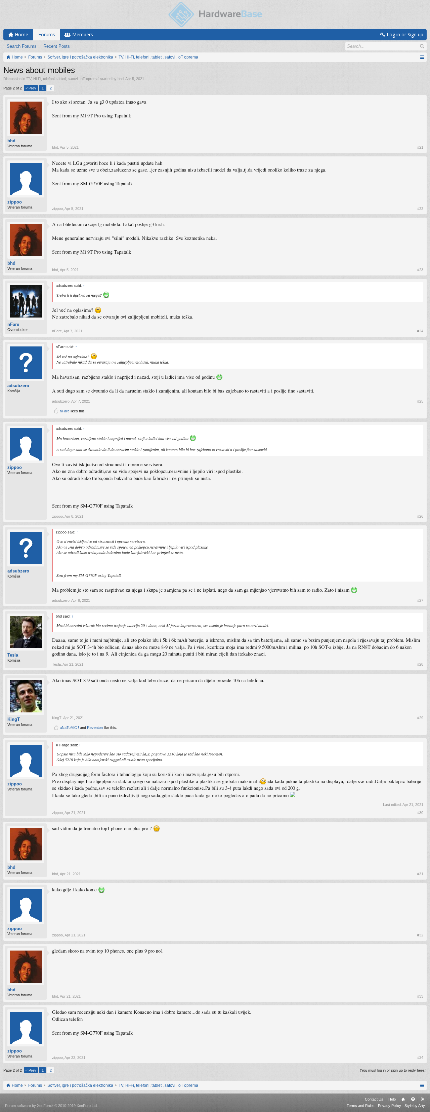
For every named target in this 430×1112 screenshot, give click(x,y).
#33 (420, 996)
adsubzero (18, 385)
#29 (420, 718)
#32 (420, 935)
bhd (121, 79)
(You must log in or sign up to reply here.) (393, 1070)
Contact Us (374, 1099)
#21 (420, 147)
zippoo (14, 202)
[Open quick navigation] (422, 57)
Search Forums (22, 46)
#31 (420, 874)
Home (403, 1099)
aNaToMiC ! (69, 728)
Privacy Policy (389, 1106)
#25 (420, 401)
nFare (13, 324)
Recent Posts (56, 46)
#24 (420, 331)
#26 (420, 516)
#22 (420, 209)
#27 (420, 600)
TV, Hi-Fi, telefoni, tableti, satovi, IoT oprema (62, 79)
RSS (422, 1099)
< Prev (31, 88)
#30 (420, 813)
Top (413, 1099)
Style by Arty (414, 1106)
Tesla (12, 655)
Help (392, 1099)
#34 (420, 1057)
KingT (13, 719)
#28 (420, 664)
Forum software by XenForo (51, 1106)
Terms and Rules (361, 1106)
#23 (420, 270)
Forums (46, 34)
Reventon (95, 728)
